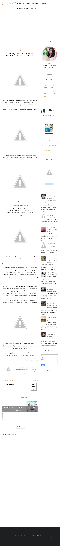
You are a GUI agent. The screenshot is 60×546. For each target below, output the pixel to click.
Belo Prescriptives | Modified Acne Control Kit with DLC (51, 245)
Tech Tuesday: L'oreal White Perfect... (9, 409)
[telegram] (7, 381)
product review (45, 153)
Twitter (36, 371)
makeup (43, 148)
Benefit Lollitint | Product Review (31, 408)
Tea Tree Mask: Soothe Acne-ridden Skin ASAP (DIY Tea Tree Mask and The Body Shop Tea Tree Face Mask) (49, 198)
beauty (43, 145)
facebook (45, 93)
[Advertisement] (29, 44)
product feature (46, 150)
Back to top (47, 537)
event (48, 145)
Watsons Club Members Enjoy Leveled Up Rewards (52, 303)
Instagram (45, 87)
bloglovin (45, 99)
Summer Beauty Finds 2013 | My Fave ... (21, 409)
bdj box (20, 50)
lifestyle (54, 145)
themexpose (26, 535)
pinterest (53, 87)
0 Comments (34, 380)
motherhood (50, 148)
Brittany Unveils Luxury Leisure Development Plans (52, 319)
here (36, 367)
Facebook (26, 369)
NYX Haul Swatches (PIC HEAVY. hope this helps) (52, 229)
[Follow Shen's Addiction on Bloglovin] (49, 184)
